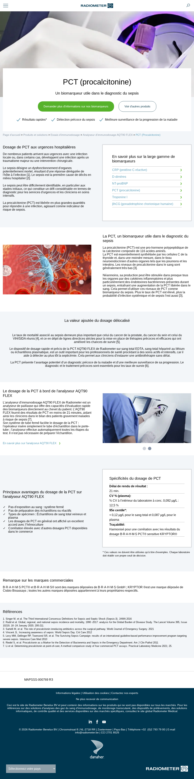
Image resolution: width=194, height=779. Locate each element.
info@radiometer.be (87, 732)
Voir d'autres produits (137, 106)
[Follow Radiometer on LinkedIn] (90, 723)
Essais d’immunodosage (65, 134)
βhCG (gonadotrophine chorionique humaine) (142, 204)
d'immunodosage (86, 708)
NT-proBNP (120, 183)
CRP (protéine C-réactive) (129, 169)
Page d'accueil (11, 134)
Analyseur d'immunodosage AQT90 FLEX (108, 134)
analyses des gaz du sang (59, 708)
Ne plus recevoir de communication (97, 699)
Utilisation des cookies (95, 692)
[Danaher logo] (97, 756)
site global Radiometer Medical (158, 711)
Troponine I (119, 197)
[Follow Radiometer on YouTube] (103, 723)
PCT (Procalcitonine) (148, 134)
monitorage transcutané (116, 708)
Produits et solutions (35, 134)
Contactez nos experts (124, 692)
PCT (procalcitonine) (126, 190)
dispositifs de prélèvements (153, 708)
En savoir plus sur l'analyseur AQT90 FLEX (29, 443)
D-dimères (119, 176)
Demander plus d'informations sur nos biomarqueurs (76, 106)
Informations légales (68, 692)
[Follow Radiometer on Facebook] (97, 723)
